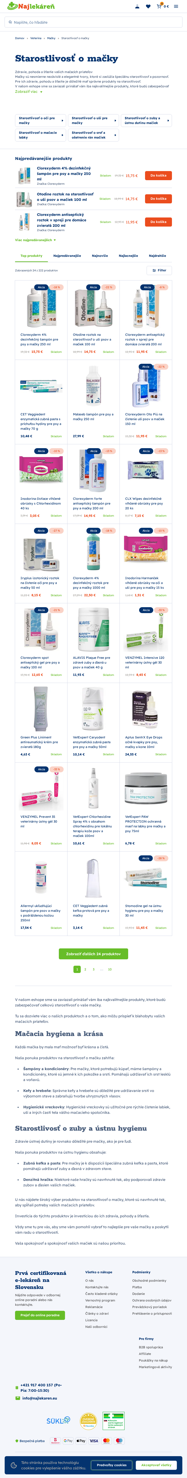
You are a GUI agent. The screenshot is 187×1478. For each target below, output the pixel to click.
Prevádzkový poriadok (149, 1307)
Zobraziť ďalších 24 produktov (93, 954)
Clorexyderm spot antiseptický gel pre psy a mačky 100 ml (40, 662)
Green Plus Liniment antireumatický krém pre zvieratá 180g (39, 742)
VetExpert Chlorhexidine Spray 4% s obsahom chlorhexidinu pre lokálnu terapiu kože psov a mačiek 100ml (92, 826)
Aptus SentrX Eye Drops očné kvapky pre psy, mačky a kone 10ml (143, 742)
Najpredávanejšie (67, 256)
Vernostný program (100, 1300)
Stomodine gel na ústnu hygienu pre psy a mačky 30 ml (144, 910)
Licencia (91, 1320)
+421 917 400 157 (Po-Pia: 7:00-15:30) (41, 1388)
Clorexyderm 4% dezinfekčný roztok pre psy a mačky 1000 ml (91, 583)
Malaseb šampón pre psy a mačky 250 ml (93, 416)
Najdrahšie (157, 256)
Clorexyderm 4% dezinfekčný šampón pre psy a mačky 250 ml (39, 339)
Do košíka (158, 175)
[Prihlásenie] (137, 6)
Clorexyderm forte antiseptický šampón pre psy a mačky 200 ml (91, 503)
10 (110, 969)
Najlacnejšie (128, 256)
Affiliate (145, 1354)
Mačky (51, 38)
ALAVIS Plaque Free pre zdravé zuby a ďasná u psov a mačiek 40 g (91, 662)
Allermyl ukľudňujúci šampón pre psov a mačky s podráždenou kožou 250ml (40, 913)
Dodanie (138, 1294)
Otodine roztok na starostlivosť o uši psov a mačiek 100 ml (92, 339)
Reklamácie (94, 1307)
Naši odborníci (96, 1327)
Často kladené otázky (101, 1294)
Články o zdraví (97, 1313)
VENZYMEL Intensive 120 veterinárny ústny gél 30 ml (144, 662)
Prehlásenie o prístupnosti (152, 1313)
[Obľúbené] (148, 6)
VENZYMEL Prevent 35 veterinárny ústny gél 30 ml (39, 821)
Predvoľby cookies (112, 1465)
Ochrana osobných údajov (151, 1300)
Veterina (36, 38)
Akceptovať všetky (156, 1465)
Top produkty (31, 256)
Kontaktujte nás (97, 1287)
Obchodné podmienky (149, 1280)
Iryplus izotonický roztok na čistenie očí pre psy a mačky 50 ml (40, 583)
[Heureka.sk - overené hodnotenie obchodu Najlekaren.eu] (88, 1421)
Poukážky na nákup (153, 1360)
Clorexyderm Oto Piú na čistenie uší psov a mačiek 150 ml (144, 419)
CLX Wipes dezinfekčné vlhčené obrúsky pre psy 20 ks (144, 503)
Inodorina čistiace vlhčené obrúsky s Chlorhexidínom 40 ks (41, 503)
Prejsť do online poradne (40, 1315)
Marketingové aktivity (155, 1367)
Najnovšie (100, 256)
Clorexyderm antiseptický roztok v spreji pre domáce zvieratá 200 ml (145, 339)
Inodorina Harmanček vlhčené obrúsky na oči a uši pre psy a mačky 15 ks (144, 583)
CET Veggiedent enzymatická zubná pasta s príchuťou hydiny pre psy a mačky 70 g (41, 421)
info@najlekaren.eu (39, 1398)
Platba (137, 1287)
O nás (89, 1280)
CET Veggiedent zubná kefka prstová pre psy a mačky (91, 910)
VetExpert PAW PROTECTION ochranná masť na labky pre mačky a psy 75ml (145, 824)
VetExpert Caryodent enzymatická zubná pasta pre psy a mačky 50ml (91, 742)
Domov (20, 38)
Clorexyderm (56, 183)
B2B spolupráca (151, 1347)
